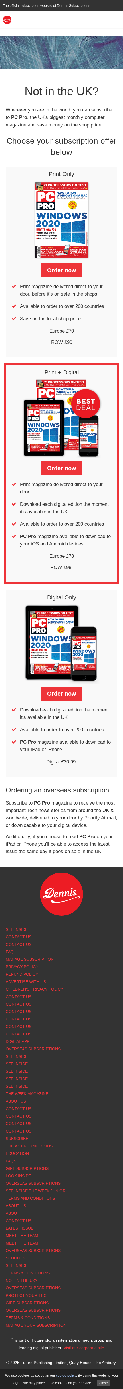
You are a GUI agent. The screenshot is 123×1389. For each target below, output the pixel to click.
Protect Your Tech (27, 1295)
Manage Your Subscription (36, 1325)
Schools (15, 1258)
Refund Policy (22, 974)
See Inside (17, 929)
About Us (16, 1205)
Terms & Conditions (28, 1273)
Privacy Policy (22, 966)
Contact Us (18, 937)
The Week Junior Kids (29, 1146)
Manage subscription (30, 959)
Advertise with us (26, 981)
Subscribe (17, 1138)
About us (16, 1101)
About (12, 1213)
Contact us (18, 1034)
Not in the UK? (21, 1280)
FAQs (11, 1161)
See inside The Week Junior (36, 1191)
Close (103, 1383)
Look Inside (18, 1176)
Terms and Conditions (30, 1198)
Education (17, 1153)
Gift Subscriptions (27, 1168)
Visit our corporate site (84, 1347)
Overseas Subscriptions (33, 1049)
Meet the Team (22, 1235)
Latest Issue (19, 1228)
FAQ (10, 952)
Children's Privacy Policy (34, 989)
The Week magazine (27, 1093)
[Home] (7, 19)
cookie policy (66, 1375)
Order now (61, 270)
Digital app (17, 1041)
